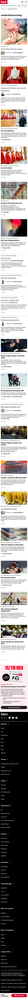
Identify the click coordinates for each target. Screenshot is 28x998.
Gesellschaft (4, 735)
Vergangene (4, 898)
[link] (9, 6)
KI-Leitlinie (10, 983)
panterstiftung (5, 824)
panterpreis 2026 (5, 827)
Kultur (2, 739)
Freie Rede (4, 852)
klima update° (4, 845)
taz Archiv (3, 924)
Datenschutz (22, 983)
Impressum (4, 987)
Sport (2, 742)
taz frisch (3, 870)
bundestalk (4, 838)
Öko (2, 732)
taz (4, 714)
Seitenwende (14, 987)
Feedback (3, 956)
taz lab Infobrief (5, 877)
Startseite (3, 8)
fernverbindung (5, 842)
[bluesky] (13, 718)
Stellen (3, 796)
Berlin (2, 746)
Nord (2, 749)
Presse (3, 799)
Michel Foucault (5, 774)
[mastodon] (10, 718)
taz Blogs (3, 913)
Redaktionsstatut (11, 980)
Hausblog (3, 788)
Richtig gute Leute (6, 771)
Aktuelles (3, 785)
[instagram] (16, 718)
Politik (2, 728)
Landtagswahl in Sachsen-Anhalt (9, 764)
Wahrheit (3, 753)
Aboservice (4, 959)
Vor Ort (3, 891)
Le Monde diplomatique (7, 920)
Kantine (3, 938)
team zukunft (4, 867)
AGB (8, 987)
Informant (16, 983)
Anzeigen (3, 945)
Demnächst (4, 888)
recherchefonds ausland (7, 820)
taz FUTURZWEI (5, 916)
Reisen (2, 935)
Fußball (3, 767)
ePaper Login (4, 963)
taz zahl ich (4, 817)
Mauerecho (4, 849)
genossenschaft (5, 813)
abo (2, 810)
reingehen (3, 856)
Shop (2, 942)
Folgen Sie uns (4, 718)
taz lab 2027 (4, 902)
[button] (26, 2)
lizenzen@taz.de (21, 975)
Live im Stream (5, 895)
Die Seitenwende (5, 792)
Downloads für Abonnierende (9, 966)
